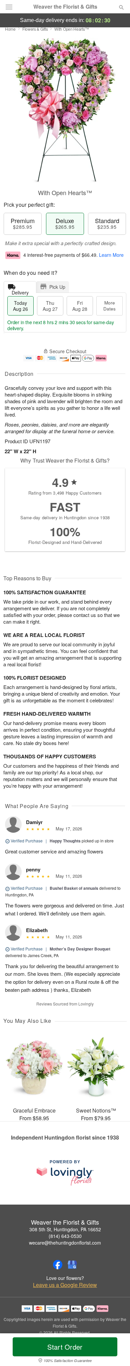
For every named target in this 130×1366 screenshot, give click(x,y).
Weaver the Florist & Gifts (65, 6)
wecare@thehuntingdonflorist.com (65, 1242)
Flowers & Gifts (35, 29)
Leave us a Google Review (65, 1285)
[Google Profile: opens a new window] (72, 1264)
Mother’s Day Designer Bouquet (80, 949)
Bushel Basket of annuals (74, 888)
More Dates (109, 305)
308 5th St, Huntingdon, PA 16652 (65, 1229)
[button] (115, 1351)
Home (10, 29)
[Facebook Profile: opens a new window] (57, 1264)
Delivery (20, 291)
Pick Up (57, 286)
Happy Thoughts (65, 841)
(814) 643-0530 (65, 1236)
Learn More (111, 254)
